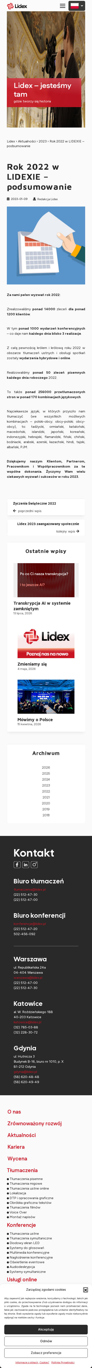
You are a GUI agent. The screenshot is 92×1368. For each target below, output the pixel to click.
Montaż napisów (22, 1217)
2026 (46, 767)
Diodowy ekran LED (25, 1243)
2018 (46, 815)
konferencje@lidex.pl (30, 924)
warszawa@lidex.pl (28, 978)
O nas (14, 1112)
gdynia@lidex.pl (25, 1072)
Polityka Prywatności (62, 1362)
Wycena (17, 1159)
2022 (46, 791)
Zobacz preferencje (46, 1353)
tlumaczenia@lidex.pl (30, 889)
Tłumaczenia (22, 1170)
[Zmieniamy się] (46, 641)
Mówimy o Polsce (35, 719)
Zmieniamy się (32, 664)
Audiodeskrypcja (22, 1267)
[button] (85, 1290)
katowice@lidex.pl (27, 1022)
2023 (43, 141)
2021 (46, 797)
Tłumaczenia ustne (24, 1234)
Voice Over (18, 1212)
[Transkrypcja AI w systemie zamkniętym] (46, 580)
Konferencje (21, 1225)
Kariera (16, 1147)
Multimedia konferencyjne (29, 1252)
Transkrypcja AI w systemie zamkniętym (42, 606)
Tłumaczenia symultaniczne (31, 1238)
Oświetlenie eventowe (27, 1262)
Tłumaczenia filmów (25, 1207)
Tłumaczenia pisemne (26, 1179)
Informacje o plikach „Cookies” (32, 1362)
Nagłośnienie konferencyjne (31, 1257)
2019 (46, 809)
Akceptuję (46, 1329)
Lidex (11, 141)
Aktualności (27, 141)
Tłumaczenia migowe (26, 1183)
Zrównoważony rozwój (34, 1123)
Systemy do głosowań (27, 1248)
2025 (46, 773)
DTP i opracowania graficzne (31, 1198)
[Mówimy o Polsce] (46, 697)
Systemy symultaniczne (28, 1272)
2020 (46, 803)
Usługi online (22, 1279)
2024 (46, 779)
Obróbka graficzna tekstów (31, 1203)
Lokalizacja (18, 1193)
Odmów (46, 1341)
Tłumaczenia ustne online (29, 1188)
